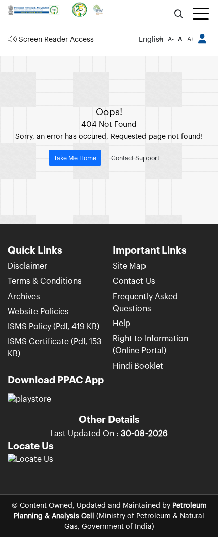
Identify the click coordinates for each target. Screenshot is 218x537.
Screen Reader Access (55, 39)
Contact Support (135, 158)
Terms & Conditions (45, 281)
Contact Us (134, 281)
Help (121, 323)
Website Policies (38, 312)
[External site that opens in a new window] (30, 463)
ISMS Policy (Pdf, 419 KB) (53, 327)
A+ (190, 39)
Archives (24, 297)
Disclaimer (27, 266)
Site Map (129, 266)
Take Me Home (75, 158)
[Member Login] (202, 39)
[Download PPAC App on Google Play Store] (29, 403)
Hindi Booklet (138, 366)
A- (171, 39)
